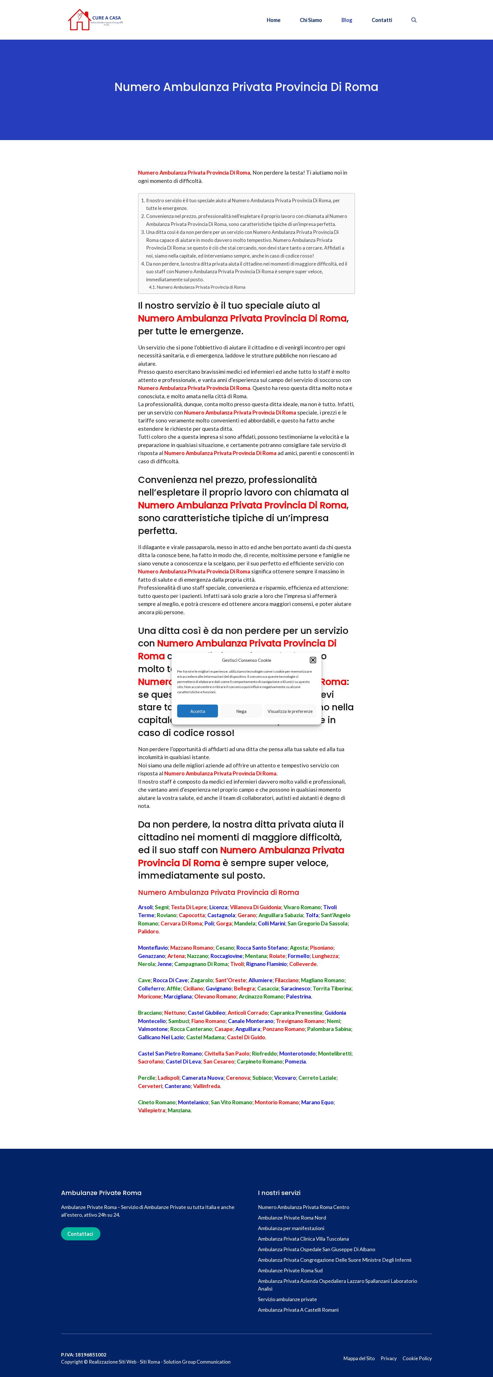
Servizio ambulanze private (287, 1299)
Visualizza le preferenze (290, 710)
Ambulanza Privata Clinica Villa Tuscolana (303, 1239)
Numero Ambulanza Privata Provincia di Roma (201, 287)
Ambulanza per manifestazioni (291, 1228)
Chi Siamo (311, 20)
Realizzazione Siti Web (112, 1362)
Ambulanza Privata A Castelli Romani (298, 1310)
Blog (347, 20)
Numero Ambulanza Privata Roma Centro (303, 1207)
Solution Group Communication (197, 1362)
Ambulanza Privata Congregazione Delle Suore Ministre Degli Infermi (334, 1260)
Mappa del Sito (359, 1358)
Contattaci (80, 1234)
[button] (313, 660)
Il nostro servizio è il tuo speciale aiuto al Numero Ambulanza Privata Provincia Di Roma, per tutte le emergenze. (243, 204)
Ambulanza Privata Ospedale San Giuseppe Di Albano (316, 1249)
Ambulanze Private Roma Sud (290, 1270)
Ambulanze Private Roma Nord (292, 1217)
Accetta (197, 710)
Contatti (382, 20)
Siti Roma (150, 1362)
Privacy (389, 1358)
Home (273, 20)
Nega (241, 710)
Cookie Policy (417, 1358)
